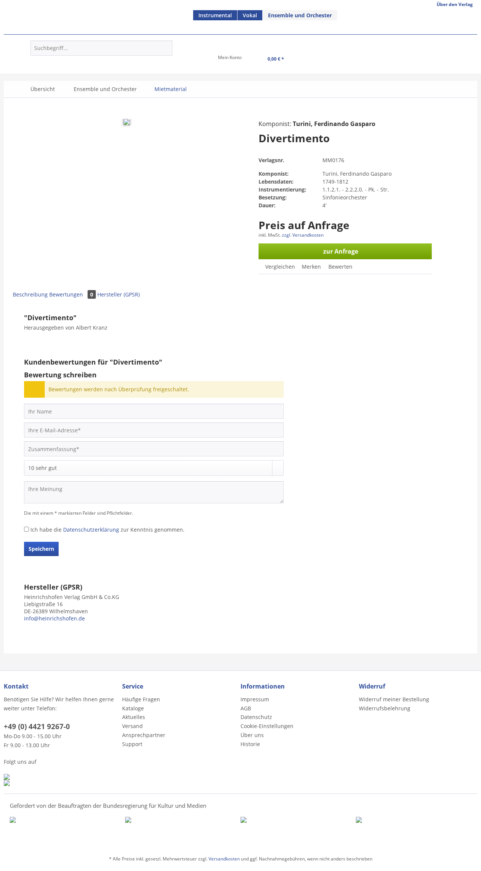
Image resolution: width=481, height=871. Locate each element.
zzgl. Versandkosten (303, 235)
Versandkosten (224, 859)
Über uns (252, 735)
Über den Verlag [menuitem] (455, 4)
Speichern (41, 548)
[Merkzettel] (194, 59)
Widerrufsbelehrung (384, 708)
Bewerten (339, 266)
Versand (132, 726)
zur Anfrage (340, 251)
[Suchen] (165, 48)
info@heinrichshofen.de (54, 618)
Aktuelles (133, 717)
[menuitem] (215, 15)
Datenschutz (256, 717)
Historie (250, 744)
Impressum (254, 699)
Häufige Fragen (141, 699)
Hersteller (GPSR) (118, 294)
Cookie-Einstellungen (266, 726)
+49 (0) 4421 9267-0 (37, 726)
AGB (245, 708)
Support (132, 744)
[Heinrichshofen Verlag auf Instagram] (61, 783)
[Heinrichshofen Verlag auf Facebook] (61, 777)
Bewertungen (71, 294)
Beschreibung (30, 294)
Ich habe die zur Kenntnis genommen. (107, 529)
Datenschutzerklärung (91, 529)
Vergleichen (279, 266)
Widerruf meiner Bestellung (394, 699)
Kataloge (133, 708)
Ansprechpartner (143, 735)
